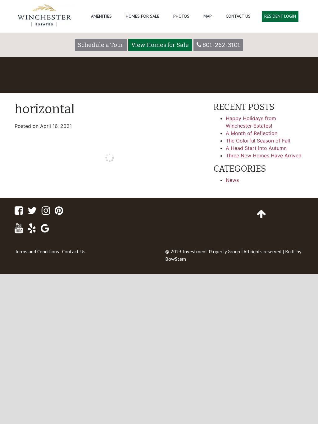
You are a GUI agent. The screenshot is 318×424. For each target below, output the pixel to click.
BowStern (175, 259)
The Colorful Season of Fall (258, 141)
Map (207, 16)
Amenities (101, 16)
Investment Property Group (211, 251)
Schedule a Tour (101, 44)
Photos (181, 16)
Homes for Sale (142, 16)
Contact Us (238, 16)
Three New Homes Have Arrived (264, 155)
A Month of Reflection (251, 133)
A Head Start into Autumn (256, 148)
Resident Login (280, 16)
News (232, 180)
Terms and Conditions (37, 251)
